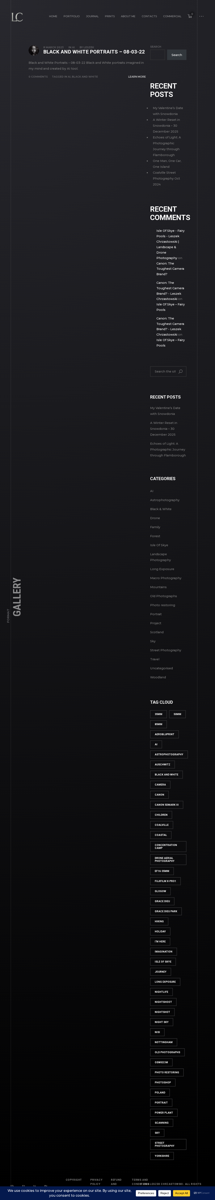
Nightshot (162, 1012)
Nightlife (161, 991)
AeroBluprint (164, 734)
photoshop (163, 1082)
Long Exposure (162, 569)
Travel (154, 659)
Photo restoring (162, 605)
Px (45, 1186)
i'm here (160, 941)
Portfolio (72, 16)
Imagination (163, 951)
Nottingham (164, 1042)
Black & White (161, 509)
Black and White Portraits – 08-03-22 (94, 52)
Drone (155, 518)
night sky (162, 1022)
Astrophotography (165, 500)
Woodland (158, 677)
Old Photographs (163, 596)
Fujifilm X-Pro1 (165, 881)
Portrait (156, 614)
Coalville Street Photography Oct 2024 (166, 178)
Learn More (137, 76)
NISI (157, 1032)
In (34, 1186)
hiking (159, 921)
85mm (158, 724)
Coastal (161, 835)
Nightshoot (163, 1002)
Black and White (85, 76)
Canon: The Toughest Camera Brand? (170, 269)
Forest (155, 536)
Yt (23, 1186)
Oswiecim (161, 1062)
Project (155, 623)
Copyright (74, 1179)
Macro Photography (165, 578)
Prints (110, 16)
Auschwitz (162, 764)
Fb (12, 1186)
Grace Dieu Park (166, 911)
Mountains (158, 587)
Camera (160, 784)
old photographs (167, 1052)
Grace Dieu (162, 901)
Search (155, 46)
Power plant (164, 1112)
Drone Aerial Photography (164, 860)
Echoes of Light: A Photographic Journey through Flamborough (168, 449)
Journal (92, 16)
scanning (162, 1122)
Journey (160, 971)
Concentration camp (166, 847)
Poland (160, 1092)
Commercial (172, 16)
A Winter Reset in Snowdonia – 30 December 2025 (166, 125)
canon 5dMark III (167, 804)
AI (73, 47)
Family (155, 527)
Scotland (157, 632)
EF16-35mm (162, 871)
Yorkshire (162, 1155)
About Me (128, 16)
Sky (153, 641)
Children (161, 814)
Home (53, 16)
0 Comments (38, 76)
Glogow (160, 891)
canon (159, 794)
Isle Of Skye (159, 545)
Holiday (160, 931)
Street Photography (165, 650)
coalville (162, 824)
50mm (177, 714)
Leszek (89, 47)
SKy (157, 1132)
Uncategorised (161, 668)
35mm (158, 714)
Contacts (149, 16)
